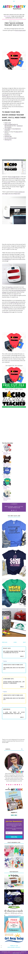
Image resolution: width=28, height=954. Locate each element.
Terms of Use (14, 945)
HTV (5, 131)
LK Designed (6, 678)
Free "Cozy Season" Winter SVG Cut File (6, 476)
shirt (8, 96)
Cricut (16, 506)
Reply (22, 656)
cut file (20, 506)
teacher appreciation (14, 507)
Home (15, 642)
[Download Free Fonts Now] (14, 915)
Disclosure (7, 16)
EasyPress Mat (8, 136)
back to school (9, 506)
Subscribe (14, 837)
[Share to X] (13, 510)
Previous (4, 642)
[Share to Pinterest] (16, 510)
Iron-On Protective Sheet (10, 138)
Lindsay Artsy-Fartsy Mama (11, 664)
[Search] (22, 749)
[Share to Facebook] (11, 510)
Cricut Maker (8, 128)
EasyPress (6, 307)
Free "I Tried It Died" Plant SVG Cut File (7, 499)
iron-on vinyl (7, 181)
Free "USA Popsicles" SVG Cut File (6, 453)
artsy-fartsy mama (15, 951)
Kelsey (5, 648)
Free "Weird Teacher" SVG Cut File (6, 487)
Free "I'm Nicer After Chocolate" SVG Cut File (7, 465)
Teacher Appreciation (20, 30)
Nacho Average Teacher (14, 176)
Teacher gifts (5, 95)
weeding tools (7, 259)
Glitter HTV (17, 131)
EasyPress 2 (7, 134)
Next (24, 642)
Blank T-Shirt (8, 122)
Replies (5, 661)
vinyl (8, 247)
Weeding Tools (8, 139)
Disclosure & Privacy (14, 947)
